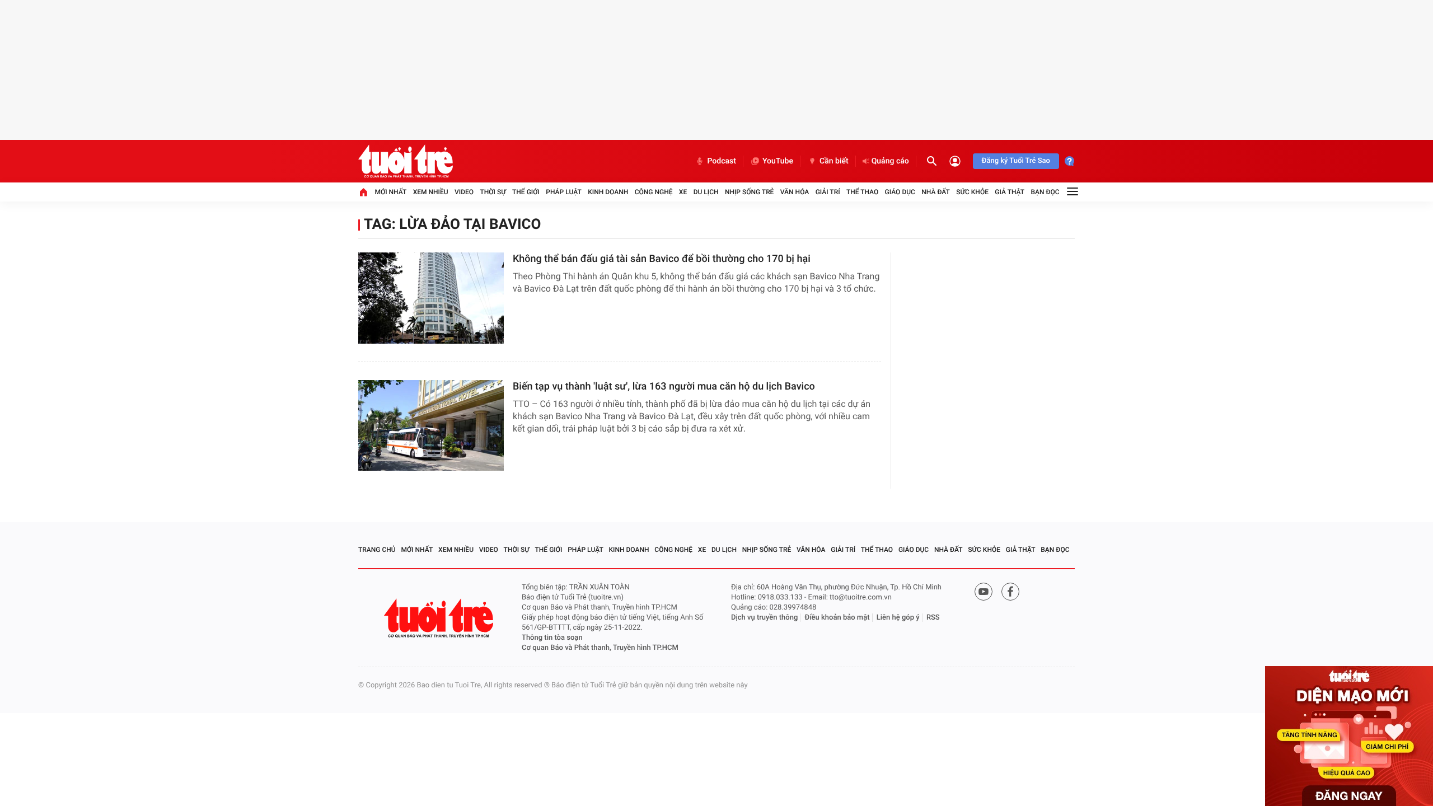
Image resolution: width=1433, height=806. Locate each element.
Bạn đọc (1045, 192)
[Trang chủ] (363, 192)
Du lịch (706, 192)
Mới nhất (390, 192)
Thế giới (526, 192)
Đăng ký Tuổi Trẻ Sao (1016, 161)
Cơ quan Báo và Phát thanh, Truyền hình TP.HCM (600, 648)
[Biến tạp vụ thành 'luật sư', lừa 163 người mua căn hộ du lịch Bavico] (431, 425)
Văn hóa (794, 192)
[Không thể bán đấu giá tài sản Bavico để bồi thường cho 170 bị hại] (431, 298)
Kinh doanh (608, 192)
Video (464, 192)
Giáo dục (900, 192)
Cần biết (834, 161)
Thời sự (492, 192)
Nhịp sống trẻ (749, 192)
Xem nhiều (430, 192)
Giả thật (1009, 192)
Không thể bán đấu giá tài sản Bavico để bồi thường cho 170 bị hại (662, 259)
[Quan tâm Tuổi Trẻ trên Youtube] (983, 592)
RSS (933, 617)
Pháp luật (564, 192)
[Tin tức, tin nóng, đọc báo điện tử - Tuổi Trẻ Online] (405, 161)
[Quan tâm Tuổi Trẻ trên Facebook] (1010, 592)
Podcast (721, 161)
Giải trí (828, 192)
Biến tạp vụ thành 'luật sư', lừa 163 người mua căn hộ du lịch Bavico (664, 386)
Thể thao (862, 192)
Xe (683, 192)
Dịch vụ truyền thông (764, 617)
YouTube (777, 161)
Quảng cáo (890, 161)
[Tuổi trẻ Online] (440, 618)
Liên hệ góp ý (898, 617)
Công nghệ (654, 192)
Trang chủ (377, 550)
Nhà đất (935, 192)
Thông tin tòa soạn (552, 638)
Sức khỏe (972, 192)
